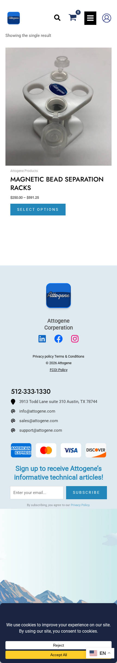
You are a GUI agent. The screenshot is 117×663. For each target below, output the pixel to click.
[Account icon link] (107, 18)
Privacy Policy (80, 505)
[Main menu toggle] (90, 18)
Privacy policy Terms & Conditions (58, 356)
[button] (57, 18)
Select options (38, 209)
